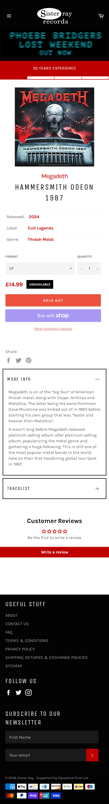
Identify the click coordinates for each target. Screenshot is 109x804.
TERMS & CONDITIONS (26, 640)
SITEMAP (13, 665)
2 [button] (40, 77)
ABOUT (11, 615)
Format (11, 256)
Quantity (84, 256)
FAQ (8, 632)
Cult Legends (40, 228)
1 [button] (13, 77)
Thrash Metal (41, 239)
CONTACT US (17, 623)
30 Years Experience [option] (54, 68)
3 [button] (68, 77)
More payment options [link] (53, 328)
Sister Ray (26, 778)
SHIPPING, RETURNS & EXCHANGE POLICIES (46, 657)
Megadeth (54, 176)
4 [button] (95, 77)
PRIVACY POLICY (20, 648)
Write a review (54, 552)
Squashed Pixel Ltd (73, 778)
